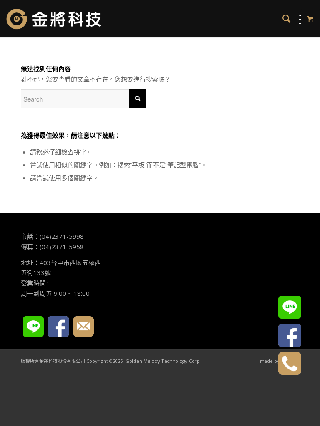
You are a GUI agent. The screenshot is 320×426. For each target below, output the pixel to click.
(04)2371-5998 (62, 236)
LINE (33, 326)
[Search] (282, 18)
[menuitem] (282, 18)
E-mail (83, 326)
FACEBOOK (58, 326)
